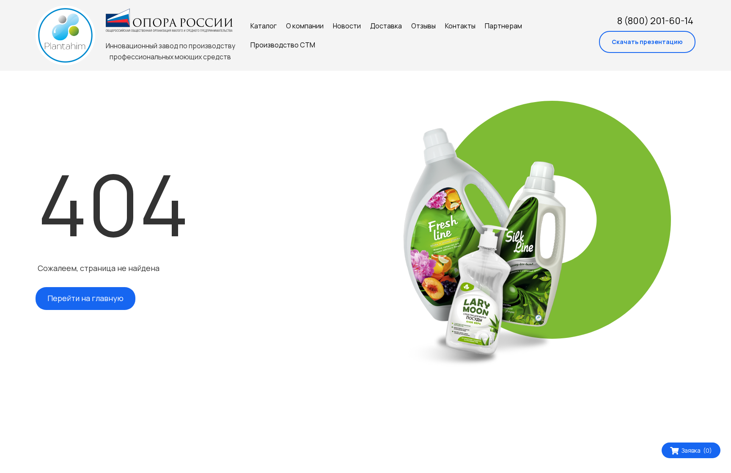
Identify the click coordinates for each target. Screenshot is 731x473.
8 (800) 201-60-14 (655, 20)
